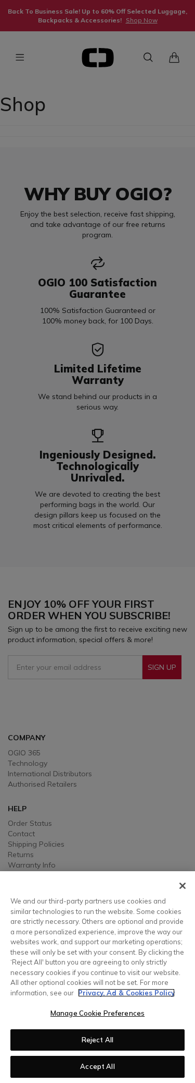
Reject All (97, 1040)
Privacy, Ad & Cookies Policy (126, 993)
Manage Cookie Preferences (97, 1013)
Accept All (97, 1066)
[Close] (182, 885)
